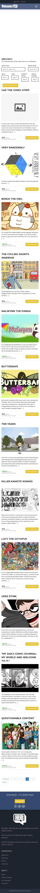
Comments (4, 864)
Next (4, 782)
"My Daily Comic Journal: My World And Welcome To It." (19, 657)
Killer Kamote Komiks (17, 481)
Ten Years (8, 424)
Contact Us (4, 883)
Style (13, 74)
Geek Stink (9, 596)
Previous (6, 779)
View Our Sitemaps (7, 842)
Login (17, 2)
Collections (4, 858)
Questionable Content (17, 718)
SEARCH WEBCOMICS (10, 85)
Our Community (6, 880)
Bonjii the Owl (12, 198)
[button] (33, 69)
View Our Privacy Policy (23, 842)
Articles (3, 861)
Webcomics (5, 855)
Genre (3, 74)
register (23, 2)
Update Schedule (34, 75)
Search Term (5, 66)
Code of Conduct (6, 877)
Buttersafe (9, 366)
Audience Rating (24, 75)
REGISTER (19, 801)
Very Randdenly (13, 147)
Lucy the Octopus (14, 538)
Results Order (32, 66)
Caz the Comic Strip (15, 90)
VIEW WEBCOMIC (32, 137)
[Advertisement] (20, 37)
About (3, 875)
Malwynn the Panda (16, 311)
